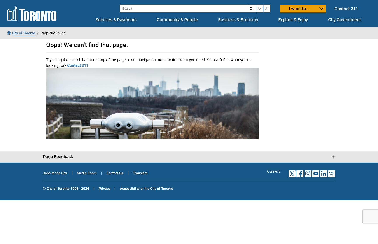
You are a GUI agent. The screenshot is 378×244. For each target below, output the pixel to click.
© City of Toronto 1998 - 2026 (66, 188)
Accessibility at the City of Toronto (146, 188)
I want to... (299, 8)
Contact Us (115, 173)
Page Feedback (58, 156)
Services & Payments (116, 19)
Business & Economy (238, 19)
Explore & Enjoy (293, 19)
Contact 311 (346, 9)
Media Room (87, 173)
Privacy (104, 188)
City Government (344, 19)
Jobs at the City (55, 173)
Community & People (177, 19)
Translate (140, 173)
